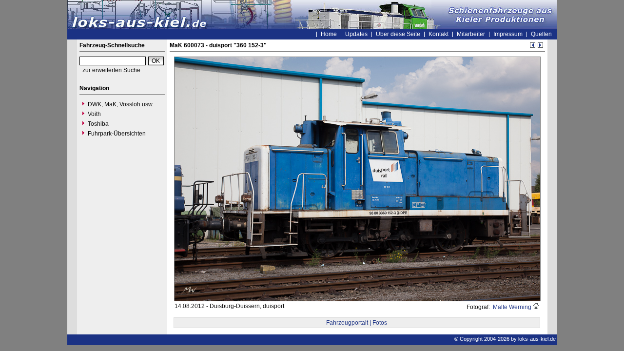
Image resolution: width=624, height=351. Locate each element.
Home (329, 34)
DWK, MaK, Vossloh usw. (121, 104)
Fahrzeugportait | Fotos (356, 322)
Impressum (508, 34)
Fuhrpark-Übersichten (117, 133)
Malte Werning (511, 307)
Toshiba (98, 123)
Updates (356, 34)
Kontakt (438, 34)
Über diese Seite (398, 34)
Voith (94, 114)
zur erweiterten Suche (111, 70)
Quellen (541, 34)
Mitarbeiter (471, 34)
